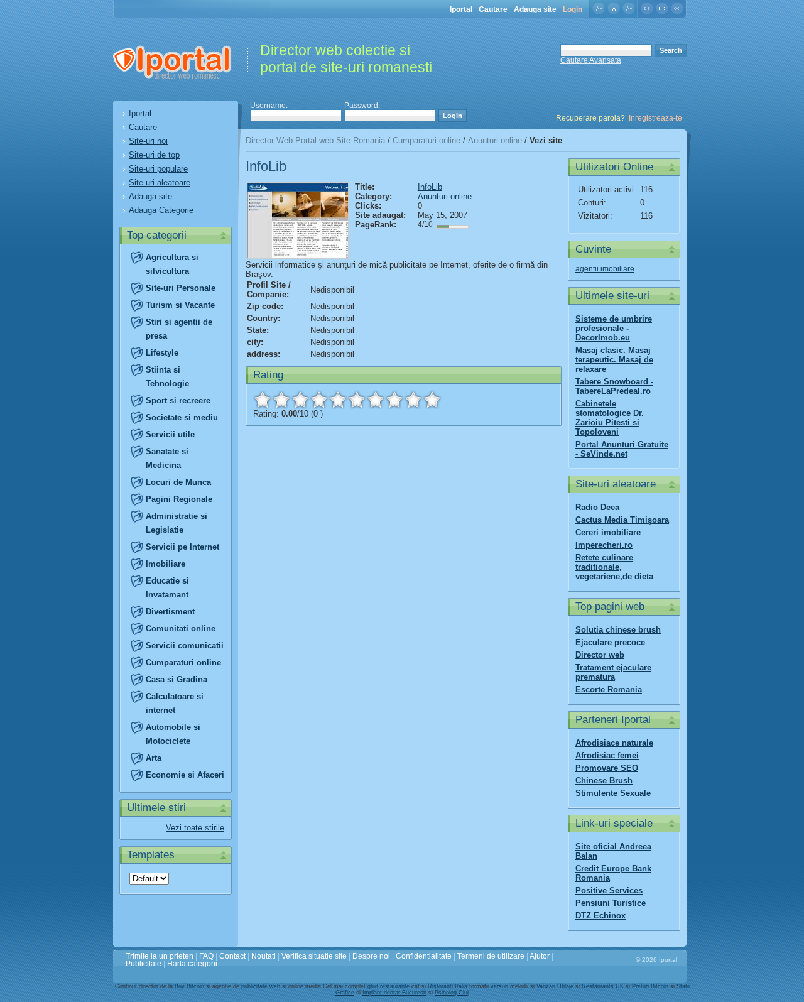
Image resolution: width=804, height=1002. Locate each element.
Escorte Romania (608, 689)
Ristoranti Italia (447, 986)
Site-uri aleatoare (159, 182)
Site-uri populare (158, 168)
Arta (153, 758)
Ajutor (540, 956)
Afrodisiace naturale (614, 743)
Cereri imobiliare (608, 532)
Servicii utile (170, 434)
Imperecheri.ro (604, 545)
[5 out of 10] (338, 399)
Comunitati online (180, 628)
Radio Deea (597, 507)
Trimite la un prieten (159, 956)
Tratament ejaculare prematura (613, 672)
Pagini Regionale (179, 499)
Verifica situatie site (314, 956)
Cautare (493, 9)
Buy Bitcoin (189, 986)
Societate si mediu (182, 417)
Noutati (263, 956)
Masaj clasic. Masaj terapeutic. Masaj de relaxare (614, 360)
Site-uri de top (154, 155)
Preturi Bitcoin (650, 986)
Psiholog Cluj (452, 992)
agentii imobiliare (604, 268)
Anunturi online (495, 140)
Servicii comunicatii (185, 645)
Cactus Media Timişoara (622, 520)
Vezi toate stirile (195, 827)
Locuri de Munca (178, 482)
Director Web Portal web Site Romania (315, 140)
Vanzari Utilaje (554, 986)
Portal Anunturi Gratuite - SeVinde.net (621, 449)
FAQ (206, 956)
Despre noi (371, 956)
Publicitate (143, 963)
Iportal (461, 9)
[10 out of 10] (432, 399)
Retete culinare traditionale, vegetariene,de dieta (614, 567)
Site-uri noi (148, 141)
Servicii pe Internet (182, 547)
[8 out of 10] (394, 399)
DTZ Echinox (600, 915)
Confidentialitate (424, 956)
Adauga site (535, 9)
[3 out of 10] (300, 399)
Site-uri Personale (180, 288)
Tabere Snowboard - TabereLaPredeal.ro (614, 386)
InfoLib (430, 187)
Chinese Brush (604, 780)
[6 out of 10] (356, 399)
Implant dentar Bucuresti (394, 992)
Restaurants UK (603, 986)
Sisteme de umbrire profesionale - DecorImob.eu (613, 328)
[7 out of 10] (375, 399)
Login (572, 9)
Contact (232, 956)
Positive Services (609, 890)
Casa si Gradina (176, 679)
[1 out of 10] (262, 399)
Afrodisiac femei (607, 755)
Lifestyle (162, 352)
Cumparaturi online (183, 662)
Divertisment (170, 611)
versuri (499, 986)
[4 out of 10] (319, 399)
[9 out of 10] (413, 399)
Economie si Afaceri (185, 775)
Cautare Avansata (590, 60)
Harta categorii (192, 963)
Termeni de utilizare (490, 956)
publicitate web (260, 986)
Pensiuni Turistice (610, 903)
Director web (599, 655)
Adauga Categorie (161, 210)
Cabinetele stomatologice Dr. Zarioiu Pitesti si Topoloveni (609, 418)
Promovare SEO (606, 768)
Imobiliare (165, 564)
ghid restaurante (389, 986)
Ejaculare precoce (610, 642)
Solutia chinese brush (618, 629)
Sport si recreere (178, 400)
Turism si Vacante (180, 305)
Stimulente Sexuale (613, 793)
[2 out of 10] (281, 399)
